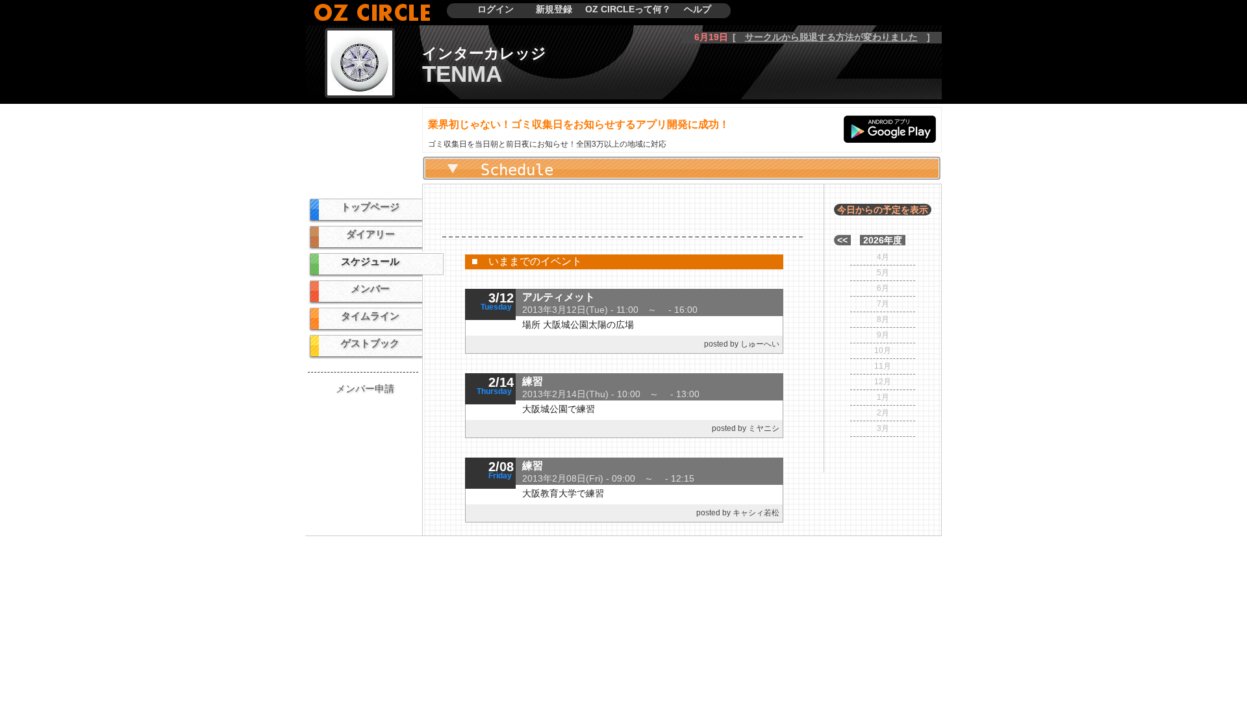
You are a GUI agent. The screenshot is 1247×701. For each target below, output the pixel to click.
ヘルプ (697, 9)
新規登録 (554, 9)
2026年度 (882, 240)
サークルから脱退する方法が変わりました (831, 37)
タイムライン (370, 315)
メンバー (370, 288)
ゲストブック (370, 343)
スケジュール (370, 261)
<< (842, 240)
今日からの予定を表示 (882, 209)
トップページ (370, 206)
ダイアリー (370, 234)
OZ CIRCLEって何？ (628, 9)
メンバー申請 (365, 388)
